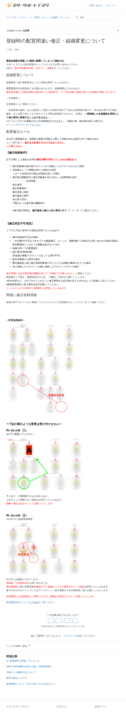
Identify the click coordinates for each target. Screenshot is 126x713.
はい (55, 620)
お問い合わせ (95, 5)
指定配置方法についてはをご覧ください (30, 602)
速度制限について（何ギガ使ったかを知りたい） (31, 683)
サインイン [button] (111, 5)
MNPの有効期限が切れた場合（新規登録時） (29, 666)
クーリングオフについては (23, 124)
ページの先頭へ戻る (17, 646)
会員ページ (100, 706)
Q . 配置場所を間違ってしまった (23, 660)
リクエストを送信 (72, 635)
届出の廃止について (16, 677)
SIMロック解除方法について (21, 672)
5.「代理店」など (38, 17)
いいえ (71, 620)
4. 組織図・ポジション (59, 17)
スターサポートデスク (16, 17)
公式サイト (62, 706)
